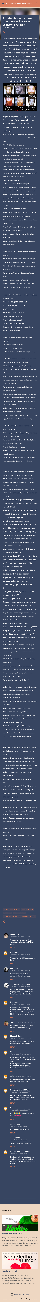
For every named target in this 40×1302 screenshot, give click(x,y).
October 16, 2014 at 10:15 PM (21, 1038)
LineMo (13, 1052)
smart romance (19, 913)
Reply (12, 948)
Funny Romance (27, 909)
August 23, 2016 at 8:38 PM (20, 1110)
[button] (4, 31)
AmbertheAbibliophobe (20, 1151)
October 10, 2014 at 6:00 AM (20, 936)
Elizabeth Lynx (16, 1036)
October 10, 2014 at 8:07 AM (20, 954)
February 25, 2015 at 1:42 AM (21, 1054)
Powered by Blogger (21, 1294)
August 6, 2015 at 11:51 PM (20, 1092)
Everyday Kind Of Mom (20, 1090)
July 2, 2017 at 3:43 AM (19, 1140)
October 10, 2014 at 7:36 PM (20, 1004)
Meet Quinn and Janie (10, 1271)
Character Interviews (11, 909)
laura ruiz (14, 968)
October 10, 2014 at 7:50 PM (25, 1022)
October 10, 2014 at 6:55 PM (20, 986)
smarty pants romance (12, 916)
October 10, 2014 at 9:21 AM (20, 970)
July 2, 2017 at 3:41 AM (19, 1126)
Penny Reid (7, 913)
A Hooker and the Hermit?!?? (12, 1233)
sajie (12, 1076)
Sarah (12, 1022)
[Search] (37, 3)
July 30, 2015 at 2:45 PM (23, 1076)
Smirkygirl (14, 934)
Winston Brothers (28, 916)
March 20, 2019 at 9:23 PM (20, 1154)
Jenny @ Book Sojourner (20, 984)
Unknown (14, 952)
